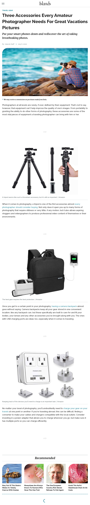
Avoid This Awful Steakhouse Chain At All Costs (77, 487)
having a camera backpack (64, 306)
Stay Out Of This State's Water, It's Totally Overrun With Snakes (11, 487)
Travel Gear (7, 10)
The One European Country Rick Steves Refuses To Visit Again (55, 487)
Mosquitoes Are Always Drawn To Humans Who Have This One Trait (33, 487)
